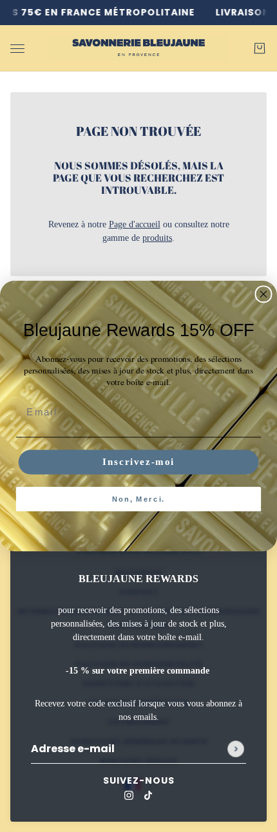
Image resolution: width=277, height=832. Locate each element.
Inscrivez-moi (138, 462)
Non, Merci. (138, 499)
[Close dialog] (263, 294)
